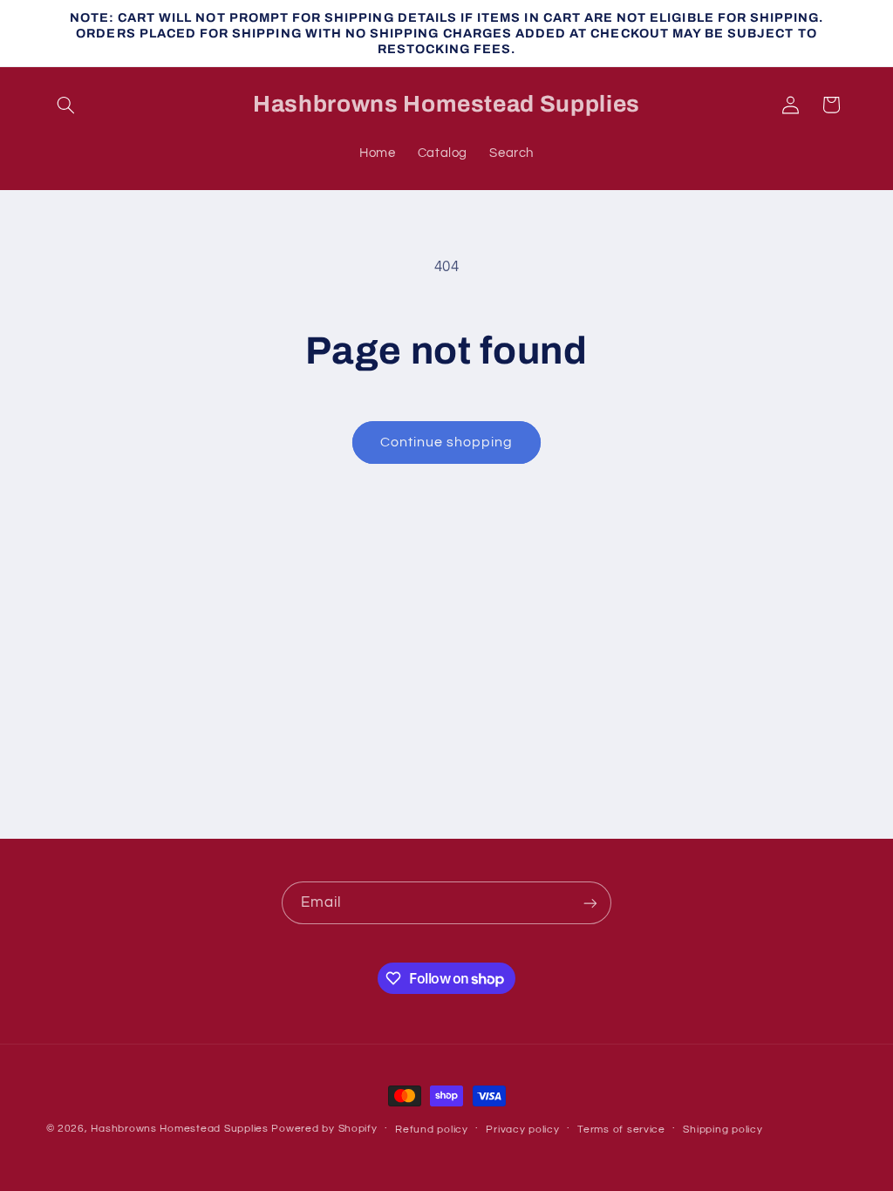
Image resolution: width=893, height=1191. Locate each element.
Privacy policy (522, 1129)
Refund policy (431, 1129)
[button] (66, 105)
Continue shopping (447, 442)
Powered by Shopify (324, 1128)
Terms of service (621, 1129)
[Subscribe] (590, 902)
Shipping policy (722, 1129)
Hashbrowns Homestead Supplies (179, 1128)
